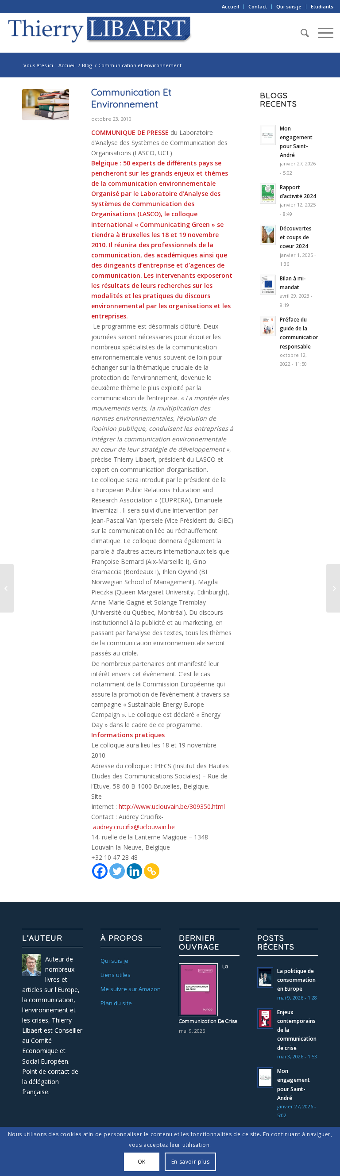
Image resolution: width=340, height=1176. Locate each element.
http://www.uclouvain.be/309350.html (172, 806)
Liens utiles (115, 975)
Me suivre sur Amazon (130, 989)
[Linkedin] (134, 871)
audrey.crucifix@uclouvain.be (134, 827)
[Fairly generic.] (45, 107)
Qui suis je (288, 6)
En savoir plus (190, 1161)
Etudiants (322, 6)
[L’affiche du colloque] (7, 588)
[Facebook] (100, 871)
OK (142, 1161)
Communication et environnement (131, 98)
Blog (87, 65)
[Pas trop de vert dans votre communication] (333, 588)
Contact (257, 6)
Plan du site (116, 1003)
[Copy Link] (151, 871)
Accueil (230, 6)
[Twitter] (117, 871)
